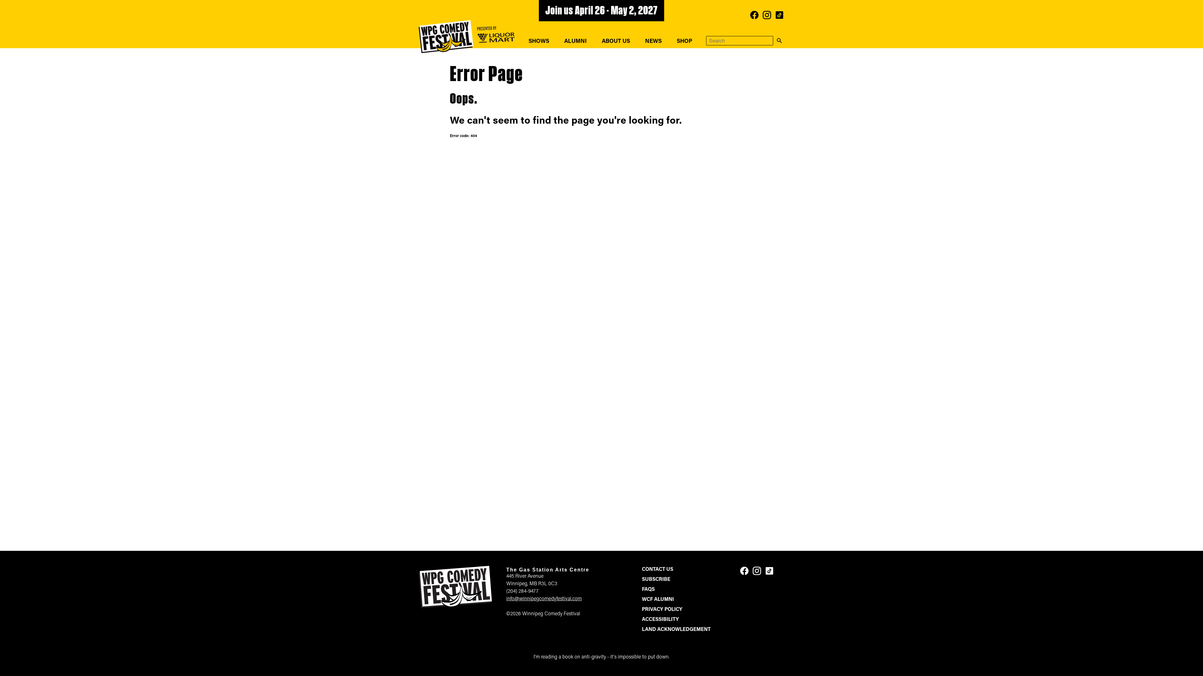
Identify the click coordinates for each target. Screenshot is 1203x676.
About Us (616, 41)
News (653, 41)
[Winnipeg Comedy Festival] (446, 36)
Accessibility (660, 619)
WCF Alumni (658, 599)
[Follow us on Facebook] (754, 15)
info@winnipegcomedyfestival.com (544, 599)
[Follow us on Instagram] (767, 15)
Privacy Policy (662, 609)
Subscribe (656, 579)
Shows (539, 41)
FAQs (648, 589)
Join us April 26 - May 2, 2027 (601, 11)
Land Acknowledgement (676, 629)
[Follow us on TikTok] (779, 15)
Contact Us (657, 569)
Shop (684, 41)
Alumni (575, 41)
